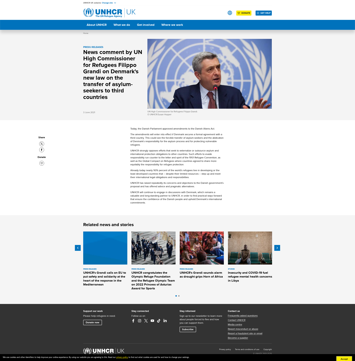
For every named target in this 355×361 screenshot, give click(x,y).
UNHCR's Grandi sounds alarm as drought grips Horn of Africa (201, 274)
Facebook (133, 321)
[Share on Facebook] (41, 149)
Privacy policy (225, 349)
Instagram (139, 321)
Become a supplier (238, 337)
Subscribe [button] (187, 329)
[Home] (102, 13)
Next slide (277, 248)
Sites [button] (230, 13)
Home (85, 33)
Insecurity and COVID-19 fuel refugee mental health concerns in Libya (250, 276)
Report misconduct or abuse (243, 328)
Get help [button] (265, 13)
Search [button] (221, 13)
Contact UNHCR (236, 320)
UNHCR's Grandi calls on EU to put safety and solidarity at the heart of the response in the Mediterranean (104, 278)
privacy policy (122, 357)
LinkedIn (165, 321)
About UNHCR (97, 24)
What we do (122, 24)
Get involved (145, 24)
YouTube (152, 321)
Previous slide (78, 248)
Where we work (172, 24)
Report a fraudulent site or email (245, 333)
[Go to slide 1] (176, 296)
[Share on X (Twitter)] (41, 143)
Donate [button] (245, 13)
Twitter (146, 321)
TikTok (159, 321)
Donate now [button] (92, 322)
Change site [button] (107, 2)
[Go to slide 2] (179, 296)
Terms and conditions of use (247, 349)
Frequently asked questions (243, 315)
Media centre (235, 324)
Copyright (267, 349)
